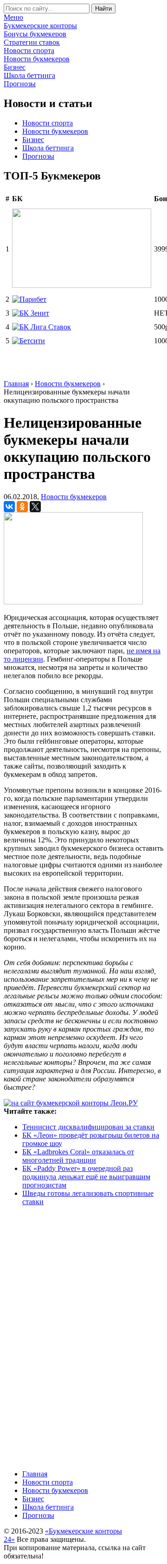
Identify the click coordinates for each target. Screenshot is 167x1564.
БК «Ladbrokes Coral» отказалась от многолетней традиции (78, 1156)
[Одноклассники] (22, 506)
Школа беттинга (48, 148)
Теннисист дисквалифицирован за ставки (88, 1127)
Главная (34, 1474)
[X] (35, 506)
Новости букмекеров (55, 131)
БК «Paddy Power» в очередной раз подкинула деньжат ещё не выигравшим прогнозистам (86, 1176)
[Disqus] (83, 1337)
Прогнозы (38, 156)
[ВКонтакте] (9, 506)
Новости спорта (47, 123)
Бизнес (33, 139)
